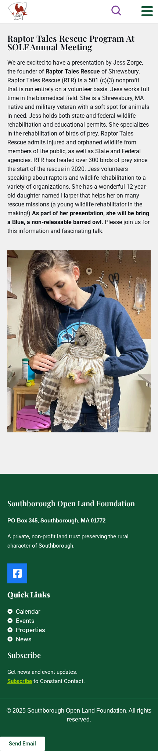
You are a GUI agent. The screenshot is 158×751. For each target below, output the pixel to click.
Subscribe (19, 681)
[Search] (116, 10)
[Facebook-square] (17, 573)
